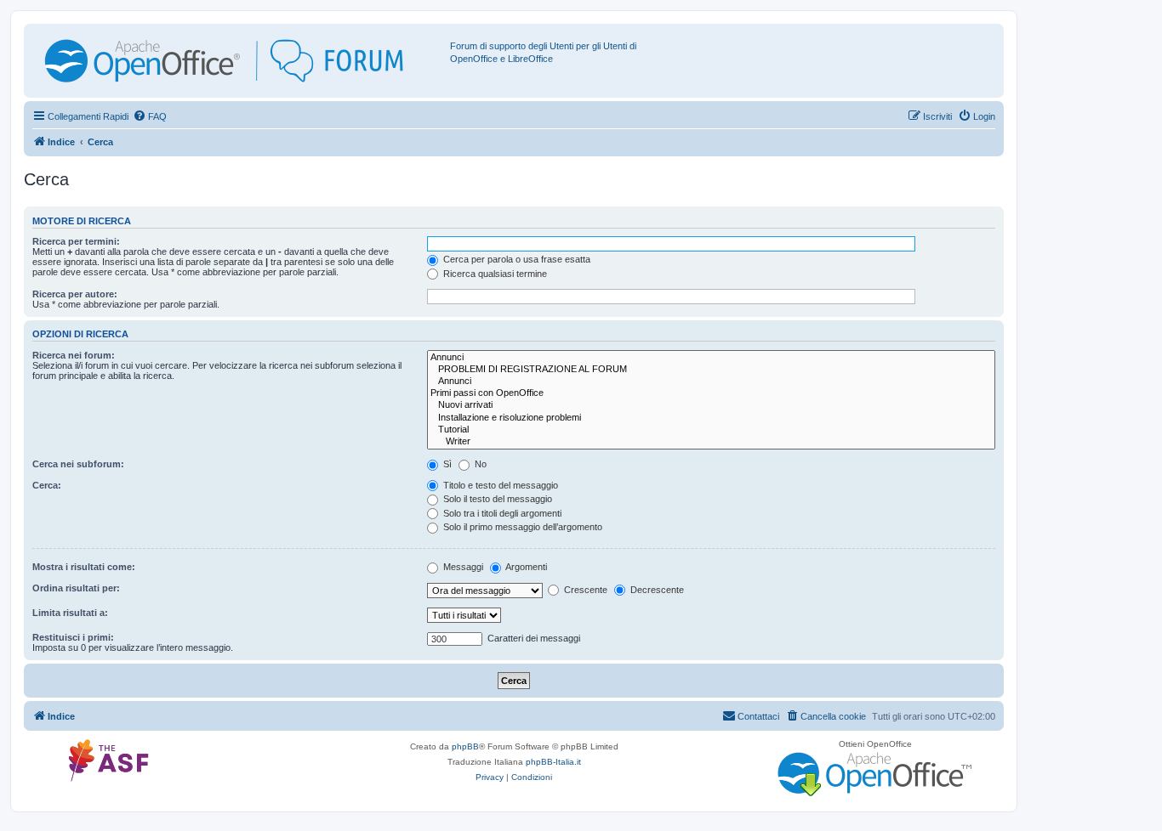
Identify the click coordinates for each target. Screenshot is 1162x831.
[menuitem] (150, 116)
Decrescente (656, 590)
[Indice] (239, 60)
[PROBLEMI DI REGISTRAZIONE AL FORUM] (711, 370)
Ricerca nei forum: (73, 355)
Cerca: (46, 485)
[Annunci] (711, 358)
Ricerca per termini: (76, 241)
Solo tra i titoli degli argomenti (501, 513)
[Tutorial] (711, 430)
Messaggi (462, 567)
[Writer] (711, 442)
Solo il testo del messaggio (496, 499)
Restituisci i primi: (73, 637)
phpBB (465, 746)
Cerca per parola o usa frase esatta (515, 259)
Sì (446, 464)
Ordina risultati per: (76, 588)
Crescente (584, 590)
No (479, 464)
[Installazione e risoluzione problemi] (711, 418)
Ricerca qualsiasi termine (494, 274)
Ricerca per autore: (74, 294)
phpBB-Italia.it (553, 761)
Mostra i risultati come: (83, 567)
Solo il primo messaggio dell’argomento (521, 527)
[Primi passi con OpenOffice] (711, 393)
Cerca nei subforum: (78, 464)
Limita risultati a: (70, 613)
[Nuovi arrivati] (711, 405)
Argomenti (525, 567)
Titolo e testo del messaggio (499, 485)
